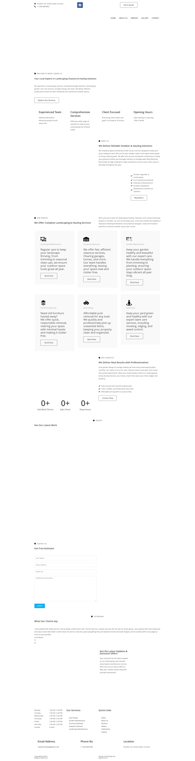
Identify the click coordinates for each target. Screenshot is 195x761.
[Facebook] (80, 5)
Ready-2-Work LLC (41, 758)
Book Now (49, 276)
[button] (97, 640)
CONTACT (155, 18)
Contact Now (107, 398)
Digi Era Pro (103, 758)
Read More (139, 198)
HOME (113, 18)
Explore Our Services (46, 100)
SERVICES (134, 18)
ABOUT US (123, 18)
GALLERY (144, 18)
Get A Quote (129, 5)
